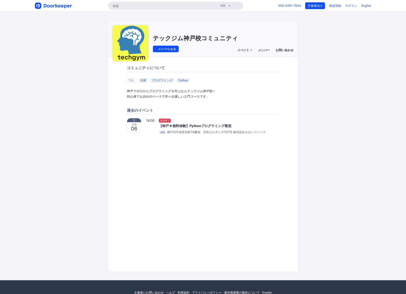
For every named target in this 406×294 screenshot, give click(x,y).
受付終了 (165, 120)
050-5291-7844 (289, 5)
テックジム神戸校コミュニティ (195, 38)
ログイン (351, 5)
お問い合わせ (285, 50)
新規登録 (335, 5)
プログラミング (162, 80)
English (366, 5)
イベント (243, 50)
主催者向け (315, 5)
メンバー (264, 50)
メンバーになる (167, 49)
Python (183, 80)
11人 (131, 80)
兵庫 (143, 80)
